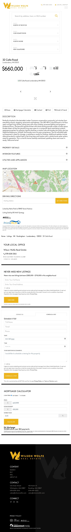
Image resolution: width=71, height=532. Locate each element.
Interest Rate (8, 412)
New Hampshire (19, 49)
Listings (9, 236)
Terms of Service (49, 381)
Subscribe (11, 300)
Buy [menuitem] (11, 472)
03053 (39, 236)
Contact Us (7, 259)
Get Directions (62, 201)
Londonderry (30, 236)
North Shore (18, 41)
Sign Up (65, 5)
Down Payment (8, 406)
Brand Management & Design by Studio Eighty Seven (25, 528)
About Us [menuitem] (13, 477)
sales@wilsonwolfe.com (18, 493)
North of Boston (20, 25)
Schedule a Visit (51, 314)
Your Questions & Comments (13, 350)
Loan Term (7, 395)
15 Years (22, 395)
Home (3, 236)
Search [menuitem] (12, 470)
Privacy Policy (33, 294)
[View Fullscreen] (5, 179)
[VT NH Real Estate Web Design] (35, 525)
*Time (5, 343)
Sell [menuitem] (11, 474)
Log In (59, 5)
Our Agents (14, 259)
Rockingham (21, 236)
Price (5, 400)
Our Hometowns (19, 33)
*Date (5, 335)
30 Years (15, 395)
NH (14, 236)
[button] (56, 16)
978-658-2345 (47, 5)
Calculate (11, 422)
